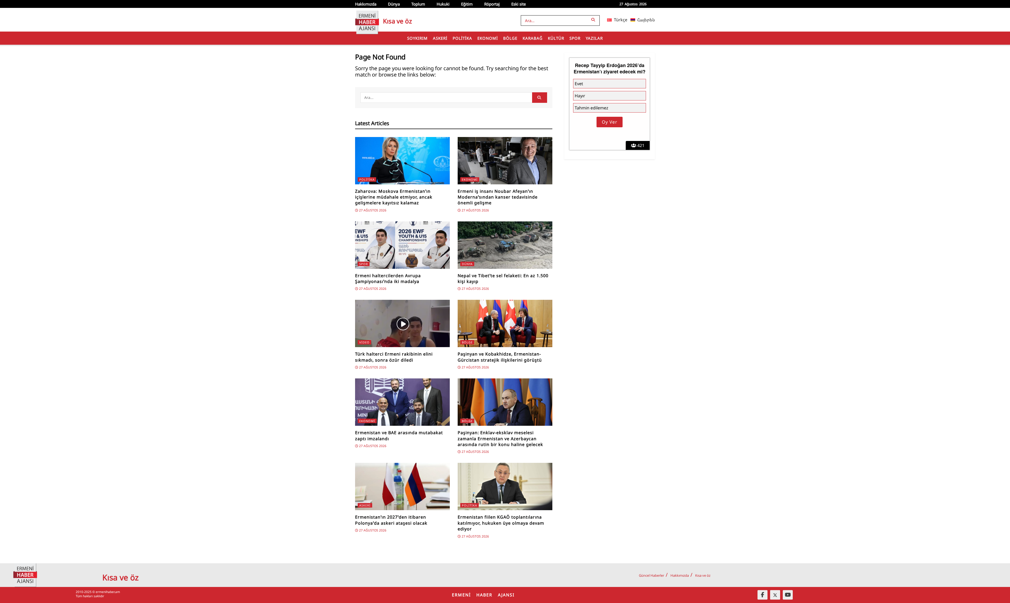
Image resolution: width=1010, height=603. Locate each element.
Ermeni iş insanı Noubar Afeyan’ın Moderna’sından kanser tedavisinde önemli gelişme (498, 197)
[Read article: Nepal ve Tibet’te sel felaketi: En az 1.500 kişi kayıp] (505, 245)
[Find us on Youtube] (788, 595)
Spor (574, 38)
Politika (462, 38)
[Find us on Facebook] (762, 595)
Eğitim (467, 4)
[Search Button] (594, 20)
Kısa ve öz (702, 575)
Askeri (440, 38)
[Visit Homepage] (367, 19)
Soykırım (417, 38)
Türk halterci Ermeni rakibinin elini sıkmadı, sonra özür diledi (394, 357)
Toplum (418, 4)
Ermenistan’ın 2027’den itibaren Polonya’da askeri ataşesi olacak (391, 520)
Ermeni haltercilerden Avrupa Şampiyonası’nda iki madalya (388, 278)
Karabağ (533, 38)
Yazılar (594, 38)
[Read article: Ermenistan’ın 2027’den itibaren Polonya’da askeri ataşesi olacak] (402, 486)
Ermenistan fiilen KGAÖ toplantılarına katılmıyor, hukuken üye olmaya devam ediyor (501, 523)
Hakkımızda (365, 4)
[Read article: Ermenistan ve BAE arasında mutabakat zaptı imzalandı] (402, 402)
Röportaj (492, 4)
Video (364, 342)
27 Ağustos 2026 (372, 210)
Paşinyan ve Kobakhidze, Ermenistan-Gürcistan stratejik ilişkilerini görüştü (500, 357)
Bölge (510, 38)
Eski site (518, 4)
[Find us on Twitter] (775, 595)
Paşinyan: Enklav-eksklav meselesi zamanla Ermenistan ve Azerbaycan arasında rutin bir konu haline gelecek (500, 438)
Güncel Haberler (651, 575)
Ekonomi (487, 38)
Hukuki (443, 4)
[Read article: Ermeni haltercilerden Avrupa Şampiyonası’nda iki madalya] (402, 245)
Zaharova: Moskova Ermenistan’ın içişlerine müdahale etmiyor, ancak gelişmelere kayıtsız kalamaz (393, 197)
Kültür (556, 38)
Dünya (394, 4)
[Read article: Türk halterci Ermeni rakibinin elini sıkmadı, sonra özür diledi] (402, 323)
